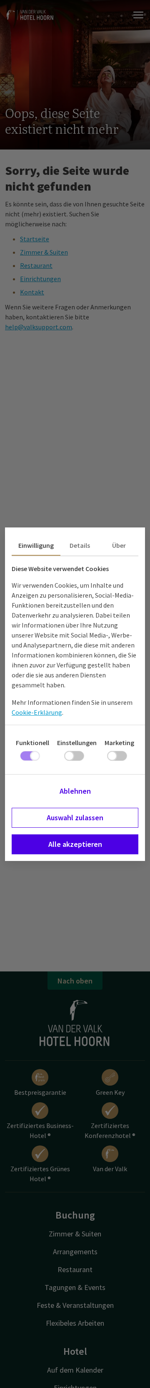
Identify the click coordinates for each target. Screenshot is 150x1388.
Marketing (119, 742)
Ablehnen (75, 791)
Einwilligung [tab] (36, 545)
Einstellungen (77, 742)
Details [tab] (80, 545)
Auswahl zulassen (75, 817)
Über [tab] (119, 545)
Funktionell (32, 742)
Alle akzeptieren (75, 844)
